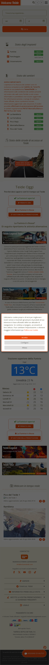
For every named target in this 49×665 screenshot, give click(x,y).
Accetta (24, 337)
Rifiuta (24, 348)
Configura (24, 342)
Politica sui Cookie (31, 330)
